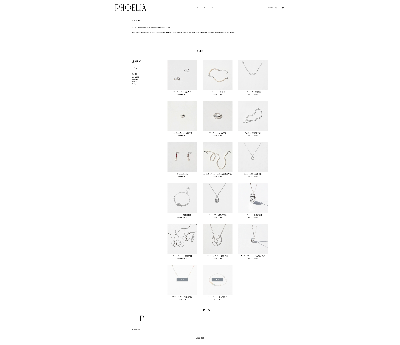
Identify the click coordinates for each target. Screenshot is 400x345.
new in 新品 (135, 77)
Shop (205, 8)
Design (134, 84)
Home (198, 8)
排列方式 (136, 61)
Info (212, 8)
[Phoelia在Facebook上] (204, 311)
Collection (135, 81)
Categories (135, 79)
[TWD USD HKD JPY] (270, 8)
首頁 (133, 20)
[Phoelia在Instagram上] (208, 311)
